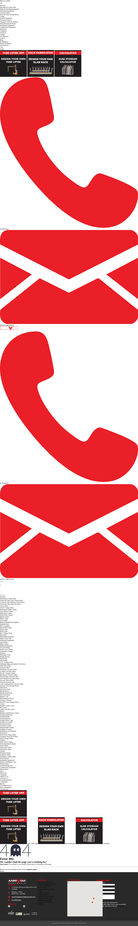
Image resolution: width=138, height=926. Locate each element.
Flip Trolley (3, 660)
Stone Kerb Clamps (6, 615)
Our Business (4, 36)
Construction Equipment (8, 27)
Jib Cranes (3, 707)
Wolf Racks (3, 733)
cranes (40, 891)
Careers (2, 38)
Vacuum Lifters (5, 13)
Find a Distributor (5, 43)
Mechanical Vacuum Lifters (9, 675)
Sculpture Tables (5, 755)
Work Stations (4, 758)
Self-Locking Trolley (6, 738)
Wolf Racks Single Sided (8, 735)
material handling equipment (47, 884)
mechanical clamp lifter (45, 882)
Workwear (3, 29)
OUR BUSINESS (6, 780)
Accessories (4, 620)
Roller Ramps (4, 764)
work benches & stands (45, 898)
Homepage (121, 906)
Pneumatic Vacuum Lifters (8, 669)
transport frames (43, 895)
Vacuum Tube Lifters (6, 680)
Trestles (2, 751)
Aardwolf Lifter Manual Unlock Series (12, 602)
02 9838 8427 (4, 229)
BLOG (2, 784)
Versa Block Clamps (6, 611)
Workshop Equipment (7, 11)
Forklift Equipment (6, 18)
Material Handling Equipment (9, 9)
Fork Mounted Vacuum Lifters (9, 678)
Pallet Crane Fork (5, 638)
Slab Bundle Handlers (7, 637)
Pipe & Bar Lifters (6, 628)
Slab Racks (3, 687)
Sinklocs (2, 653)
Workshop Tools (5, 655)
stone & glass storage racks (46, 889)
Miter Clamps (4, 644)
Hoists (2, 711)
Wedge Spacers (5, 657)
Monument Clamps (6, 613)
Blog (1, 40)
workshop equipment (44, 885)
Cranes (2, 16)
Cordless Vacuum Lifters (8, 671)
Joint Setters (4, 642)
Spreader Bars (4, 624)
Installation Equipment (7, 25)
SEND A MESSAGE (7, 325)
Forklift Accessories (6, 722)
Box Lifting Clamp (6, 633)
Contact (2, 34)
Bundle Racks (4, 691)
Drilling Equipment (6, 646)
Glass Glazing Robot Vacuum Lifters (12, 684)
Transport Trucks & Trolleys (9, 22)
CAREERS (3, 782)
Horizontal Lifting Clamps (8, 609)
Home (2, 871)
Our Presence (4, 45)
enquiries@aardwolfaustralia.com (23, 897)
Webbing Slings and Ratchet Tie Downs (13, 664)
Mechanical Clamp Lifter (8, 7)
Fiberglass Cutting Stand (8, 756)
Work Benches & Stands (8, 24)
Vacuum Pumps (5, 648)
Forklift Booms (5, 716)
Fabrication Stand (5, 749)
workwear (41, 904)
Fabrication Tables (6, 747)
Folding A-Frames (6, 729)
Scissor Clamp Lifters (7, 608)
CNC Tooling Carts (6, 662)
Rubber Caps (4, 697)
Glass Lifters (4, 606)
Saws (1, 771)
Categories (3, 31)
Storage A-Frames (6, 700)
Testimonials (4, 42)
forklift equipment (43, 893)
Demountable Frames (7, 727)
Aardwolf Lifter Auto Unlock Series (11, 600)
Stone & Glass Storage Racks (9, 14)
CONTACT (4, 778)
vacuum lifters (42, 887)
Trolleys (2, 740)
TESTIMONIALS (6, 785)
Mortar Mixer (4, 769)
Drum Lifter (4, 629)
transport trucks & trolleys (46, 896)
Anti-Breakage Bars (6, 765)
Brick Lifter (3, 631)
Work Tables (4, 746)
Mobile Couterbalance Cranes (9, 713)
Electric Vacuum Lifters (7, 673)
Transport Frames (5, 20)
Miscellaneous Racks (6, 698)
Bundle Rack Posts (6, 693)
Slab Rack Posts (5, 689)
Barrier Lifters (4, 617)
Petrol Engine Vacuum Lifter (9, 677)
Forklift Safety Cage (6, 720)
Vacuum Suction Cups (7, 682)
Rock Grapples (5, 626)
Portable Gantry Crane (7, 706)
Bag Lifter (3, 635)
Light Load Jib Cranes (7, 709)
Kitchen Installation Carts (8, 762)
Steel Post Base (5, 695)
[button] (92, 902)
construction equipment (45, 902)
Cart (1, 47)
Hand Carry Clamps (6, 649)
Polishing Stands (5, 753)
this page (48, 864)
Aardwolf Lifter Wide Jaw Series (10, 604)
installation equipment (45, 900)
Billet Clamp (4, 618)
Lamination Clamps (6, 651)
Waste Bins (3, 658)
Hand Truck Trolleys (6, 742)
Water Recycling (5, 666)
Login (2, 49)
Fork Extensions (5, 718)
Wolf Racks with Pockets (8, 731)
